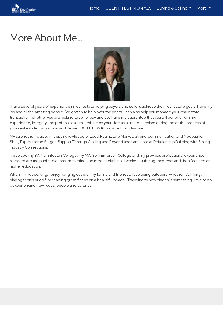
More (204, 10)
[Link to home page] (26, 8)
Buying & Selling (175, 10)
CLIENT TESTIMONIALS (128, 8)
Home (94, 8)
